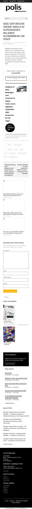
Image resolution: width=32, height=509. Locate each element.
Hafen (21, 149)
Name (5, 271)
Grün (16, 149)
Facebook (5, 490)
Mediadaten (21, 1)
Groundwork (8, 373)
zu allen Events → (10, 403)
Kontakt (5, 477)
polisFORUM (6, 486)
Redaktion (13, 1)
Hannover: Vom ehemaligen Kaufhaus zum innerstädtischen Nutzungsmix (13, 232)
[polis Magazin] (16, 11)
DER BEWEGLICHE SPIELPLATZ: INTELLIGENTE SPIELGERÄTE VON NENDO (9, 170)
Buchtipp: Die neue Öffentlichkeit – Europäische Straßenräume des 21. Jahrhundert (13, 421)
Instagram (5, 487)
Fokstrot (10, 149)
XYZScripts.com (23, 508)
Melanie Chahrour (19, 42)
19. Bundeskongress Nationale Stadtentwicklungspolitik (13, 396)
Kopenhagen (12, 153)
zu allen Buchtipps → (8, 444)
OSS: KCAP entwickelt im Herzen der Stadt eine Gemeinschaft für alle (13, 194)
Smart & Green (17, 145)
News (9, 145)
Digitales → (10, 127)
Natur (5, 157)
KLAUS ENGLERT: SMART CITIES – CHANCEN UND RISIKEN (22, 169)
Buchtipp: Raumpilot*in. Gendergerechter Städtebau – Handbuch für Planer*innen (14, 434)
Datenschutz (6, 480)
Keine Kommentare (8, 43)
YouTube (5, 492)
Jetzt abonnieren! (10, 363)
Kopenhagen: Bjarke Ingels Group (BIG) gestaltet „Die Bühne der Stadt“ (13, 213)
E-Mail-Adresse (7, 277)
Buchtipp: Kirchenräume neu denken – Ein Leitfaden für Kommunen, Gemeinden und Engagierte (14, 428)
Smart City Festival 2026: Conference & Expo (16, 384)
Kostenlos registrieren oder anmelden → (16, 78)
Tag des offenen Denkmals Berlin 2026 (15, 390)
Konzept (5, 1)
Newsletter (5, 471)
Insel (5, 153)
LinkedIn (5, 489)
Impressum (6, 478)
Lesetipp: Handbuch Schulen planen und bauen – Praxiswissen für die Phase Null (14, 439)
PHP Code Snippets (10, 508)
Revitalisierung (13, 157)
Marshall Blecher (22, 153)
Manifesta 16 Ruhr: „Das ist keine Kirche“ (16, 378)
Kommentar (6, 250)
